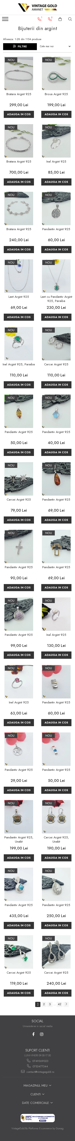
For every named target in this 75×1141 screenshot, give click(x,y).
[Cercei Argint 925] (56, 343)
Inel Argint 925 (56, 162)
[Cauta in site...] (70, 19)
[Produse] (5, 20)
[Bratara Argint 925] (18, 73)
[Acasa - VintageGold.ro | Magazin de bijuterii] (37, 7)
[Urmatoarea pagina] (66, 1004)
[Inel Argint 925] (56, 141)
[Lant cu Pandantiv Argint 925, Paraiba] (56, 276)
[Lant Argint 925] (18, 276)
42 (59, 1004)
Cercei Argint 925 (56, 364)
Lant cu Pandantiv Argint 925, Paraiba (56, 299)
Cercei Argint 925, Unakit (56, 840)
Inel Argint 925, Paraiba (19, 364)
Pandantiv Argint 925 (56, 229)
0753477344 (40, 1066)
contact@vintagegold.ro (40, 1072)
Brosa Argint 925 (56, 94)
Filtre (21, 46)
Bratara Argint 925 (18, 94)
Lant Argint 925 (19, 297)
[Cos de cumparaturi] (60, 19)
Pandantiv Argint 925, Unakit (18, 840)
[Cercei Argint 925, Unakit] (56, 816)
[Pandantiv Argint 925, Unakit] (18, 816)
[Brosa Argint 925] (56, 73)
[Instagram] (41, 1034)
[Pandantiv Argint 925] (56, 208)
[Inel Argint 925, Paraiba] (18, 343)
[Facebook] (33, 1034)
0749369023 (39, 1061)
